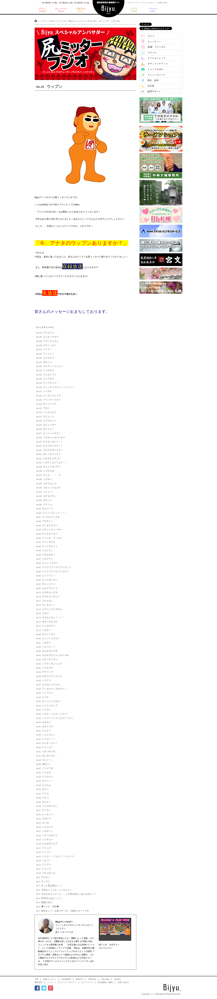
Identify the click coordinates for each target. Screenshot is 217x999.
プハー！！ (44, 760)
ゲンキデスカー (47, 525)
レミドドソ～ (45, 575)
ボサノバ (44, 500)
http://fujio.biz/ (105, 948)
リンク (50, 982)
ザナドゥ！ (45, 429)
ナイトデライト (47, 546)
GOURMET (66, 979)
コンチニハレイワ (48, 395)
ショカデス (45, 370)
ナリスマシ (44, 776)
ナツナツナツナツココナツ (52, 571)
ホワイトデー (45, 634)
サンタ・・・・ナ (48, 475)
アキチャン (44, 521)
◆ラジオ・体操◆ (47, 906)
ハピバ (42, 797)
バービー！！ (45, 739)
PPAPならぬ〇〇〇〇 (49, 898)
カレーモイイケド (48, 454)
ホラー (42, 789)
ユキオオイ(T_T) (48, 458)
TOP (36, 979)
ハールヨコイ (46, 412)
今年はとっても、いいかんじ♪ (53, 890)
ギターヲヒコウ (47, 621)
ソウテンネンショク (49, 663)
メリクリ (43, 680)
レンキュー (44, 814)
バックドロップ (47, 705)
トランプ (43, 869)
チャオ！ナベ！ (47, 743)
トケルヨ (43, 772)
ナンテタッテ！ (47, 383)
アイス (42, 793)
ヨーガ (42, 823)
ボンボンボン (45, 755)
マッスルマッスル (48, 517)
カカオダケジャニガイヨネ (52, 655)
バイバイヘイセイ (48, 399)
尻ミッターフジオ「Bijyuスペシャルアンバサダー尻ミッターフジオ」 (81, 21)
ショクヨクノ (45, 734)
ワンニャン (45, 353)
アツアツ (43, 864)
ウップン (43, 852)
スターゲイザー (47, 659)
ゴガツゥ (43, 818)
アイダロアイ (45, 626)
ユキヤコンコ (46, 483)
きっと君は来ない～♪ (49, 885)
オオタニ (43, 722)
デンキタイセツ (47, 534)
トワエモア (44, 667)
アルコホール (45, 873)
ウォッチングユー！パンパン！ (55, 387)
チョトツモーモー (48, 466)
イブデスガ (45, 471)
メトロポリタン (47, 806)
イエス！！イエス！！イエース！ (55, 856)
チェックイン (45, 584)
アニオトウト (46, 374)
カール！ (43, 802)
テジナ (42, 697)
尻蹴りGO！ (45, 902)
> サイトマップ (132, 2)
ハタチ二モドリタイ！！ (51, 462)
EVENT (117, 979)
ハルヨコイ (44, 827)
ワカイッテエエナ (48, 487)
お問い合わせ (123, 982)
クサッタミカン (47, 341)
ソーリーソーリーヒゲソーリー (54, 718)
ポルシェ (44, 362)
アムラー (43, 730)
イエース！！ (45, 647)
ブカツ (43, 408)
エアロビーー (46, 420)
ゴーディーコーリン (49, 366)
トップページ (43, 21)
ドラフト (43, 709)
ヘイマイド (44, 693)
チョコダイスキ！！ (49, 445)
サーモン (43, 810)
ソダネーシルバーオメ (50, 437)
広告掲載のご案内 (105, 982)
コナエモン (44, 600)
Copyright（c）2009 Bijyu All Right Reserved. (161, 994)
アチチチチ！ (45, 554)
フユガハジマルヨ (48, 684)
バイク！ (44, 349)
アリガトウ (45, 332)
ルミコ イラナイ (47, 563)
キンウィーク (46, 404)
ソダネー (44, 479)
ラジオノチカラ (47, 337)
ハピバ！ (43, 860)
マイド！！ (45, 492)
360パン (43, 764)
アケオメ (43, 877)
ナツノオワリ (45, 542)
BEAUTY (79, 979)
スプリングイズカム (49, 609)
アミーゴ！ (44, 747)
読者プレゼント (50, 979)
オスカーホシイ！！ (49, 441)
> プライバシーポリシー (147, 2)
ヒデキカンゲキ (47, 592)
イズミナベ (44, 559)
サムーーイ (44, 508)
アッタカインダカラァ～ (51, 688)
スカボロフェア (47, 843)
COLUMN (105, 979)
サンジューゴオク (48, 701)
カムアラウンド (47, 588)
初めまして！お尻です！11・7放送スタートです (62, 910)
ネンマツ (43, 881)
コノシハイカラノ (48, 433)
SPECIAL (92, 979)
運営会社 (38, 982)
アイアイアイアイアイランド (53, 567)
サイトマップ (87, 982)
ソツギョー (44, 839)
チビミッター (46, 345)
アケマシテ (44, 672)
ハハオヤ (44, 391)
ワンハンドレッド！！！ (51, 513)
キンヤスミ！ (45, 605)
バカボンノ (44, 831)
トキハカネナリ (47, 835)
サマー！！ (44, 781)
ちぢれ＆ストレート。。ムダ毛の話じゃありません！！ (66, 894)
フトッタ (43, 848)
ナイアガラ (45, 378)
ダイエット (45, 416)
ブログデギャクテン (49, 450)
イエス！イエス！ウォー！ (52, 714)
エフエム (43, 785)
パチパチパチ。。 (48, 751)
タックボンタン (47, 580)
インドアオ (44, 768)
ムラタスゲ (45, 357)
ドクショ (44, 504)
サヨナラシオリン (48, 596)
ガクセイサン (46, 496)
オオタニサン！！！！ (50, 617)
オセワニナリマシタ (49, 676)
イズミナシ (44, 550)
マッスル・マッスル (49, 538)
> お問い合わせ (162, 2)
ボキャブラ (44, 726)
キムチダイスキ (47, 651)
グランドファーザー (49, 529)
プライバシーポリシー (67, 982)
